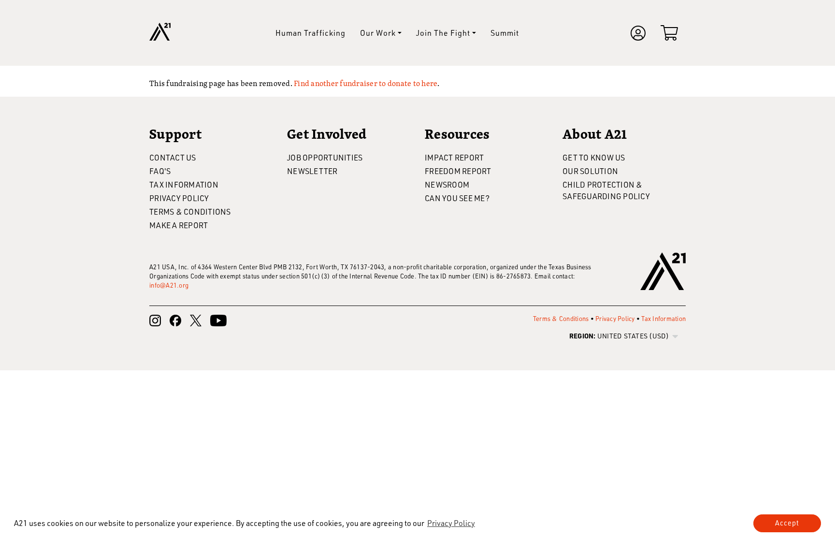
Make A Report (178, 225)
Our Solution (590, 171)
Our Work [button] (378, 33)
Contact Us (172, 157)
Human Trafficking (310, 33)
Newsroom (447, 184)
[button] (451, 523)
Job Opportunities (324, 157)
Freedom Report (458, 171)
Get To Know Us (593, 157)
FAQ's (160, 171)
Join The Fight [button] (443, 33)
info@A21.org (168, 285)
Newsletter (312, 171)
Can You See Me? (457, 198)
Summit (504, 33)
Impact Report (454, 157)
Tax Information (183, 184)
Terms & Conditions (190, 211)
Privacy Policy (179, 198)
